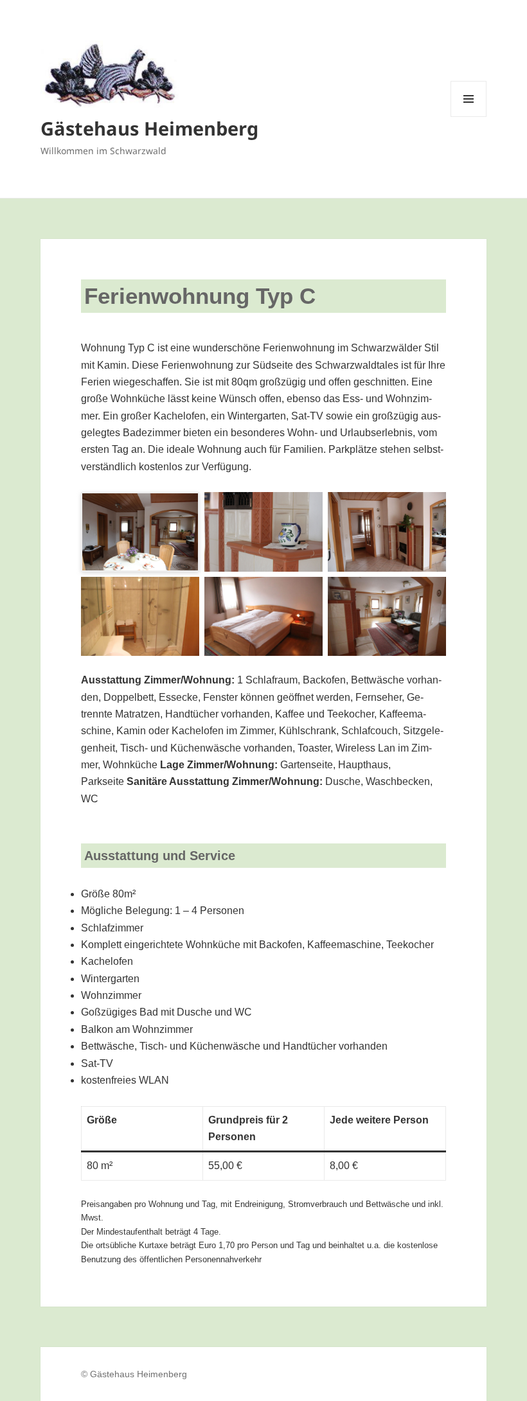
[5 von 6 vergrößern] (305, 593)
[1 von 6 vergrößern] (182, 508)
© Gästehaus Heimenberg (134, 1374)
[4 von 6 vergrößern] (182, 593)
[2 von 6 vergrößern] (305, 508)
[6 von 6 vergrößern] (429, 593)
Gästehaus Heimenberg (149, 128)
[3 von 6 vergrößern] (429, 508)
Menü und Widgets (469, 116)
